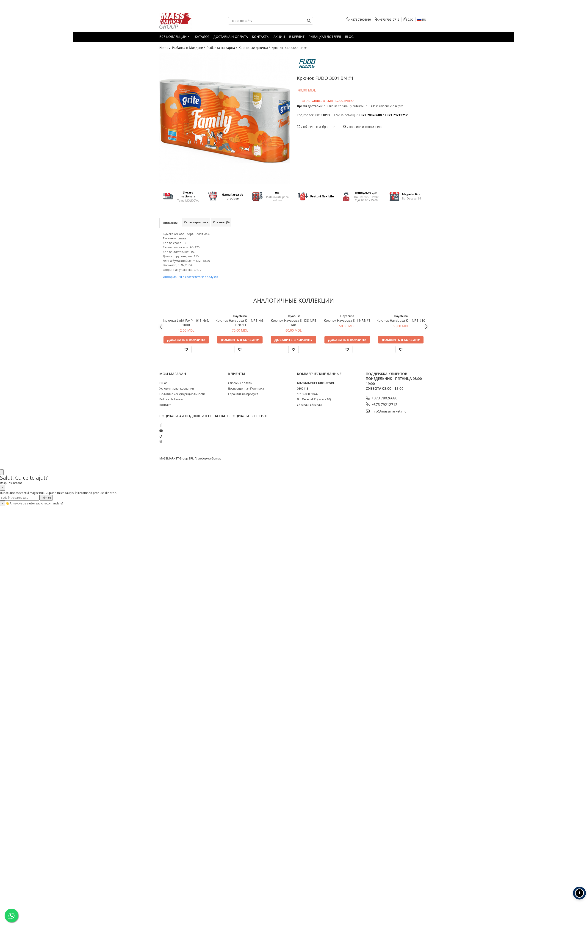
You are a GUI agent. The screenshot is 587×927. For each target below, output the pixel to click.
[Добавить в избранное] (186, 349)
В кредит (297, 36)
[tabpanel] (224, 118)
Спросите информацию (364, 127)
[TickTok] (160, 436)
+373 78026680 (384, 398)
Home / (165, 47)
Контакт (165, 405)
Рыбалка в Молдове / (189, 47)
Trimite (46, 497)
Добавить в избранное (317, 127)
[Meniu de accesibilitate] (579, 893)
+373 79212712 (384, 404)
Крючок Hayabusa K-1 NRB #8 (347, 320)
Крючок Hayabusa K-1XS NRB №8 (293, 322)
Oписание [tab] (170, 223)
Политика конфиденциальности (182, 394)
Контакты (260, 36)
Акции (279, 36)
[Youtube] (160, 431)
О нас (163, 383)
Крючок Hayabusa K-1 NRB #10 (401, 320)
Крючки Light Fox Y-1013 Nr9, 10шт (186, 322)
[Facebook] (160, 425)
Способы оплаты (240, 383)
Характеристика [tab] (196, 222)
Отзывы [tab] (221, 222)
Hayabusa (240, 316)
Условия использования (176, 388)
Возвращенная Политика (246, 388)
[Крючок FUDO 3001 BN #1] (224, 118)
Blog (349, 36)
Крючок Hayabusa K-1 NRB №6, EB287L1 (240, 322)
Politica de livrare (171, 399)
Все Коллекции (173, 36)
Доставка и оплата (230, 36)
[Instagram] (160, 441)
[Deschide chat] (2, 472)
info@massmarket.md (389, 411)
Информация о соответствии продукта (190, 277)
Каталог (202, 36)
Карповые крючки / (255, 47)
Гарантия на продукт (243, 394)
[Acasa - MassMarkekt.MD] (182, 21)
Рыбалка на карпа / (222, 47)
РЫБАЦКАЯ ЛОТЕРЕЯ (325, 36)
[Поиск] (309, 21)
